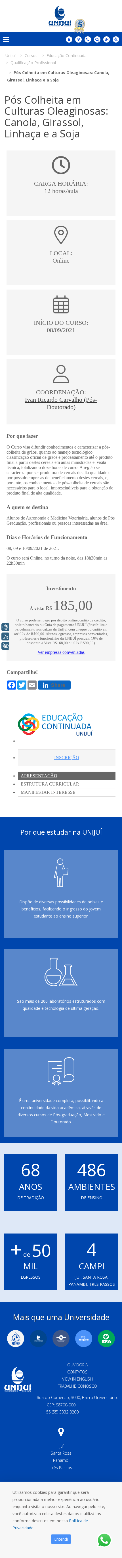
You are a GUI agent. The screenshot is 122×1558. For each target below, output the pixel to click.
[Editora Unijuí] (38, 1338)
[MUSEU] (61, 1338)
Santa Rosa (61, 1453)
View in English (77, 1379)
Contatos (77, 1372)
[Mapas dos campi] (78, 39)
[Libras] (5, 627)
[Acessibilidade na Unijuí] (116, 39)
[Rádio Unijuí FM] (83, 1338)
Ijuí (61, 1446)
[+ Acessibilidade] (5, 646)
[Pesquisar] (97, 39)
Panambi (61, 1460)
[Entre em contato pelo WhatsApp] (104, 1540)
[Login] (69, 39)
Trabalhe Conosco (77, 1386)
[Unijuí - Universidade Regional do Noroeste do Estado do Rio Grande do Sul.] (61, 16)
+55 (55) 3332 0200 (61, 1412)
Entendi (61, 1539)
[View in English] (106, 39)
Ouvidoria (77, 1365)
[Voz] (5, 636)
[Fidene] (15, 1338)
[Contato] (88, 39)
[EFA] (106, 1338)
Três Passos (61, 1467)
